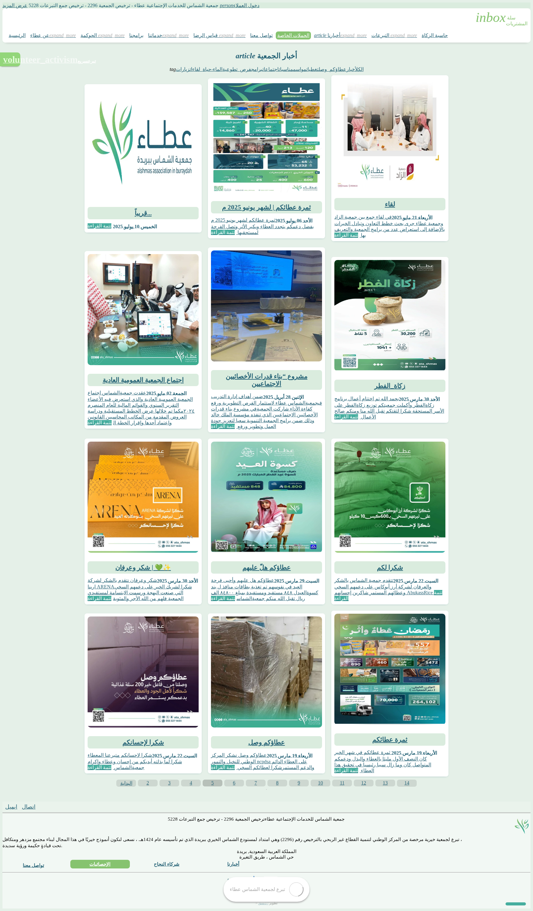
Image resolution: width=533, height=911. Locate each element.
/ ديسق (263, 903)
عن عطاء (39, 35)
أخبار (350, 69)
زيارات (183, 69)
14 (406, 782)
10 (320, 782)
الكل (359, 69)
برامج (256, 69)
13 (385, 782)
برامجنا (136, 35)
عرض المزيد (14, 5)
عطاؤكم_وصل (332, 69)
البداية (126, 783)
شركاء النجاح (167, 864)
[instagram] (79, 808)
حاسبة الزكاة (435, 35)
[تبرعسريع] (10, 59)
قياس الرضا (206, 35)
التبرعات (380, 35)
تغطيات (312, 69)
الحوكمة (89, 35)
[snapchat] (62, 808)
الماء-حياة (212, 69)
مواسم (299, 69)
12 (363, 782)
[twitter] (45, 808)
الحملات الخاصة (293, 35)
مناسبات (286, 69)
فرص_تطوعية (236, 69)
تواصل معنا (261, 35)
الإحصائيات (99, 864)
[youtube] (95, 808)
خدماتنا (155, 35)
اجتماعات (270, 69)
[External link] (242, 881)
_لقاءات (196, 69)
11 (342, 782)
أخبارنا (327, 35)
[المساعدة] (516, 903)
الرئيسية (17, 35)
